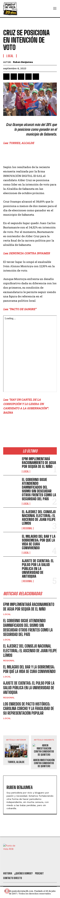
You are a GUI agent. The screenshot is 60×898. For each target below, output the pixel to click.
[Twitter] (15, 865)
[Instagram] (32, 865)
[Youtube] (41, 865)
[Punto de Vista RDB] (10, 9)
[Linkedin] (21, 76)
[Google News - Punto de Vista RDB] (30, 426)
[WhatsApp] (28, 76)
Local (10, 55)
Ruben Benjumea (23, 62)
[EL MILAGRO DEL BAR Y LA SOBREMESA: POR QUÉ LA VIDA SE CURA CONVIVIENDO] (11, 542)
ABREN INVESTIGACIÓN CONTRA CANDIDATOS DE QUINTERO (44, 763)
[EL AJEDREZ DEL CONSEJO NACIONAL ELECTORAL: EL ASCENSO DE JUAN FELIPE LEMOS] (11, 517)
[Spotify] (50, 865)
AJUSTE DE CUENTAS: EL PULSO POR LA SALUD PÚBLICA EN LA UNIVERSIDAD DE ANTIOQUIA (38, 568)
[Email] (36, 76)
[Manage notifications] (7, 891)
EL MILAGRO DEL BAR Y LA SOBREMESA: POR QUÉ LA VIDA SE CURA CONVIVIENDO (38, 542)
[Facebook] (6, 76)
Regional (27, 528)
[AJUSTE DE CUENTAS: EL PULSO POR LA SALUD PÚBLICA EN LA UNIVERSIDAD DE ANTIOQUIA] (11, 566)
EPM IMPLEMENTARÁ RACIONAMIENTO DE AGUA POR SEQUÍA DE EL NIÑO (39, 463)
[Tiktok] (24, 865)
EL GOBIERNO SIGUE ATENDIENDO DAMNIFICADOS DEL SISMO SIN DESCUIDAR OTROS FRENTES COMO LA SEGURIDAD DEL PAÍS (39, 489)
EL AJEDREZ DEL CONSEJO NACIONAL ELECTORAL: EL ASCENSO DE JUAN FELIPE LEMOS (39, 518)
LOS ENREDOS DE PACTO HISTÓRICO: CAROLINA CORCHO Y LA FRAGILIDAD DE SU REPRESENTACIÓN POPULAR (28, 709)
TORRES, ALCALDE (16, 761)
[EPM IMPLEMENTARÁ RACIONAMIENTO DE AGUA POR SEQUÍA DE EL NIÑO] (11, 464)
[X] (14, 76)
